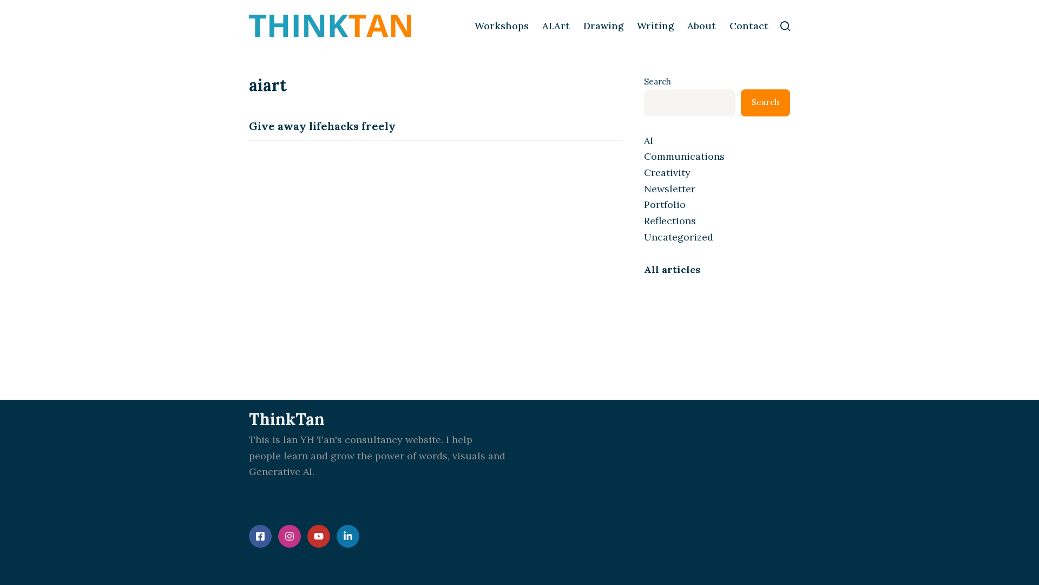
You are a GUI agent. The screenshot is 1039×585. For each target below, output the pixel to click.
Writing (655, 26)
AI (648, 140)
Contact (748, 26)
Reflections (670, 220)
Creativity (667, 172)
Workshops (502, 26)
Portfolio (665, 204)
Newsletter (669, 189)
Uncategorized (678, 237)
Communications (684, 156)
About (701, 26)
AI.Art (556, 26)
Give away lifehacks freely (322, 126)
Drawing (603, 26)
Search (657, 81)
